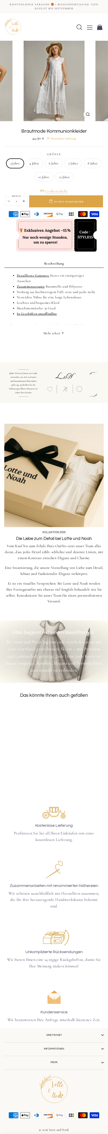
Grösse (54, 154)
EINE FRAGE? (54, 1035)
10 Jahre (43, 177)
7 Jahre (73, 163)
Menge (16, 196)
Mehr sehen (52, 333)
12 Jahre (64, 177)
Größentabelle (56, 191)
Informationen (54, 1049)
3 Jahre (15, 163)
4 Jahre (34, 163)
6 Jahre (54, 163)
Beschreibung (54, 263)
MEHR (54, 1062)
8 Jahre (93, 163)
